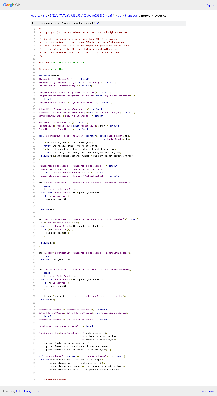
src (45, 15)
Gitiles (19, 391)
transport (132, 15)
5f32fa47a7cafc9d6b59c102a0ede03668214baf (81, 15)
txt (204, 390)
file (95, 23)
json (211, 390)
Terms (36, 391)
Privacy (27, 391)
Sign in (210, 5)
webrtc (35, 15)
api (120, 15)
